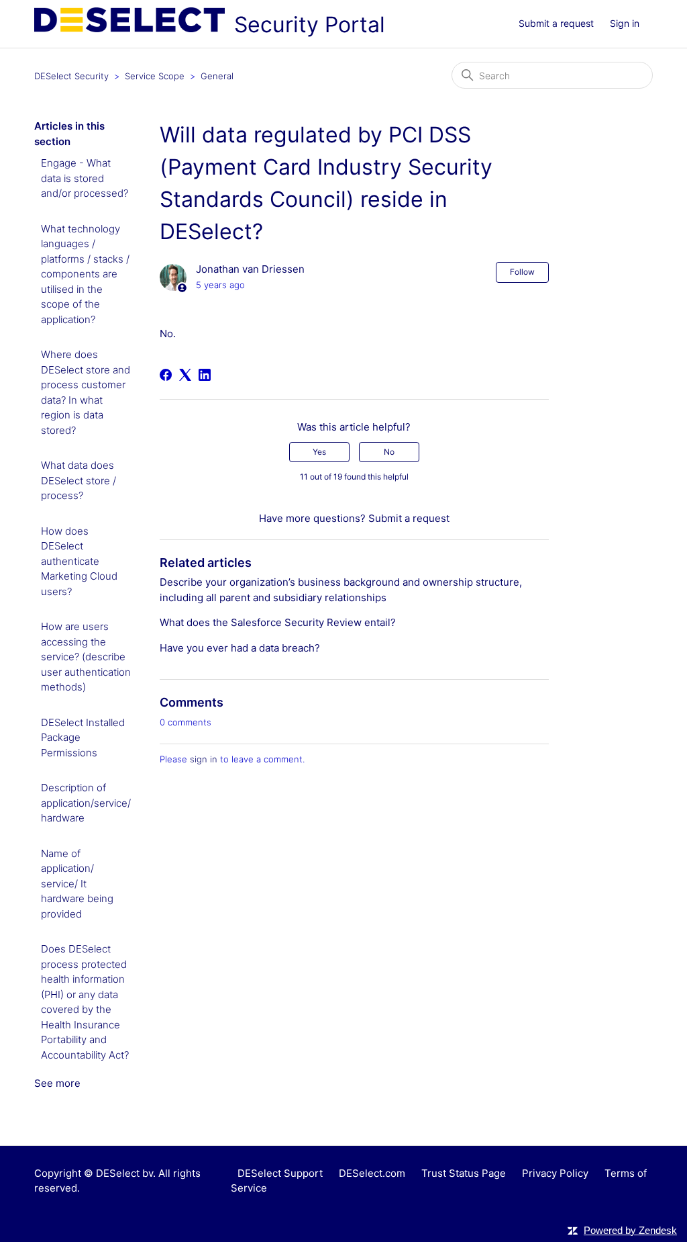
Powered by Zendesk (630, 1230)
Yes (319, 452)
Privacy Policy (555, 1173)
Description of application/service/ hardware (86, 802)
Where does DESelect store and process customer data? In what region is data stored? (85, 392)
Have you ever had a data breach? (240, 647)
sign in (203, 759)
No (389, 452)
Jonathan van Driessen (250, 269)
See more (57, 1083)
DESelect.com (372, 1173)
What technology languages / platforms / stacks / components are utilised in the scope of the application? (85, 274)
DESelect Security (71, 76)
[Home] (130, 28)
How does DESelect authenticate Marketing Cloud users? (79, 561)
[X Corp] (185, 375)
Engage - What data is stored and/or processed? (84, 178)
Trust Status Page (463, 1173)
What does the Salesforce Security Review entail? (278, 622)
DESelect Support (280, 1173)
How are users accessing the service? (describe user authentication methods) (86, 656)
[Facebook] (166, 375)
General (217, 76)
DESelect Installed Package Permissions (83, 737)
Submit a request (556, 23)
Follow (522, 272)
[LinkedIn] (205, 375)
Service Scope (154, 76)
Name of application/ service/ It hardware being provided (77, 883)
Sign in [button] (624, 23)
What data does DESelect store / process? (78, 480)
